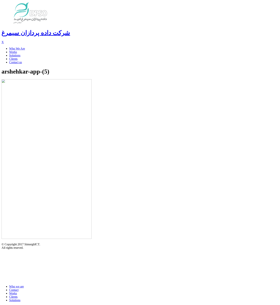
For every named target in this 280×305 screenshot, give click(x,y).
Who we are (16, 286)
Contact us (15, 62)
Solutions (14, 55)
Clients (13, 58)
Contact (13, 290)
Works (13, 52)
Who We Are (17, 48)
